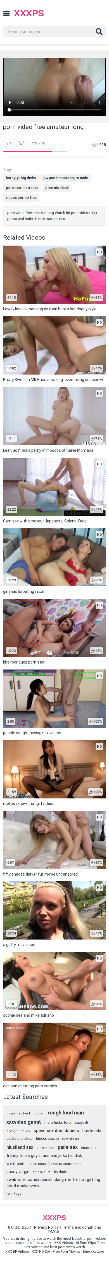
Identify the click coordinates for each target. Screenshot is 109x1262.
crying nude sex (18, 1131)
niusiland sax (19, 1147)
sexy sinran (70, 1139)
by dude (60, 1172)
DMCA (53, 1232)
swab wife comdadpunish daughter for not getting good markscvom (53, 1182)
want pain (15, 1163)
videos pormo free (21, 197)
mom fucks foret (58, 1122)
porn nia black (57, 188)
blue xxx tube (93, 1251)
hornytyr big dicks (21, 178)
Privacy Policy (46, 1227)
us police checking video (25, 1113)
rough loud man (66, 1113)
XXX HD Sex (41, 1251)
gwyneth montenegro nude (65, 178)
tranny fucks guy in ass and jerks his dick (44, 1155)
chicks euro (42, 1172)
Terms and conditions (81, 1227)
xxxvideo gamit (23, 1122)
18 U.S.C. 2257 (18, 1227)
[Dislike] (21, 143)
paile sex (68, 1147)
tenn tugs (14, 1193)
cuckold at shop (19, 1138)
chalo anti (88, 1148)
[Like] (8, 143)
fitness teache (47, 1138)
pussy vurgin (17, 1171)
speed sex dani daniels (56, 1130)
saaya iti (81, 1122)
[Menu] (6, 13)
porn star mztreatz (22, 188)
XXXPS (29, 13)
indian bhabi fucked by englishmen (54, 1164)
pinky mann (45, 1148)
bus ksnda (91, 1130)
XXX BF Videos (17, 1251)
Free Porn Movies (66, 1251)
